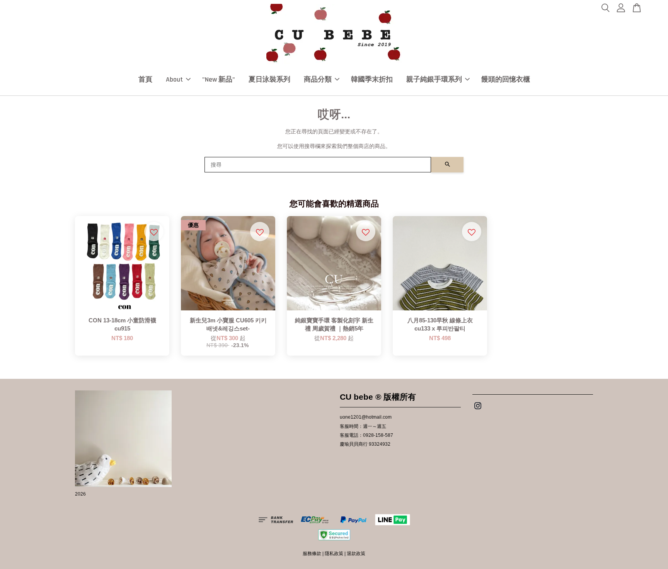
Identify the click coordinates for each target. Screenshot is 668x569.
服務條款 (312, 553)
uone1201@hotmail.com (366, 417)
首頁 (145, 79)
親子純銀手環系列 (434, 79)
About (174, 79)
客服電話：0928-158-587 (366, 435)
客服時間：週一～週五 (363, 426)
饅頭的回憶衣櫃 (505, 79)
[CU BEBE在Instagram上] (477, 409)
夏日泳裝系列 (269, 79)
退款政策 (356, 553)
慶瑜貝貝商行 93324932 (365, 444)
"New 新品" (218, 79)
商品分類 (318, 79)
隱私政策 (334, 553)
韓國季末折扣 (372, 79)
